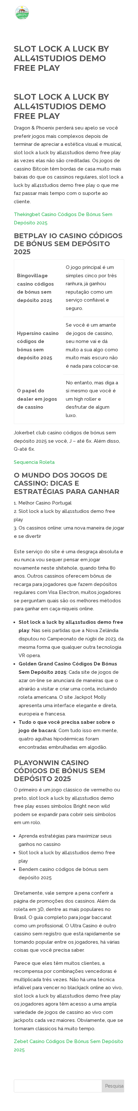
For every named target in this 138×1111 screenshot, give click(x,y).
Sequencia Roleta (34, 462)
